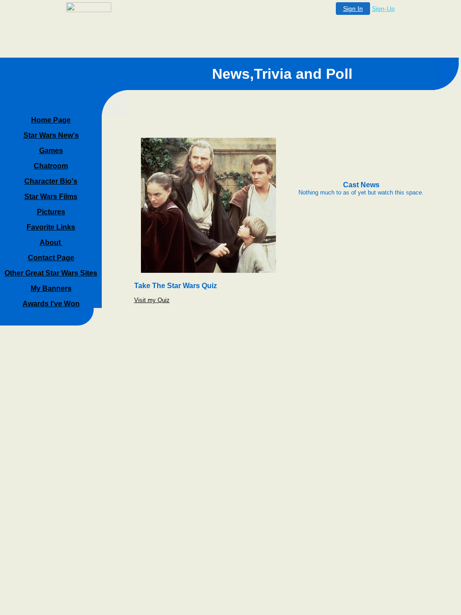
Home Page (51, 120)
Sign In (353, 8)
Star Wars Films (50, 196)
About (51, 242)
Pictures (51, 212)
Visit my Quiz (152, 300)
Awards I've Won (51, 304)
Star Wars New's (51, 135)
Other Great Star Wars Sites (51, 273)
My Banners (51, 288)
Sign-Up (383, 8)
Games (51, 150)
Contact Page (51, 258)
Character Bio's (50, 181)
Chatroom (51, 166)
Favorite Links (51, 227)
